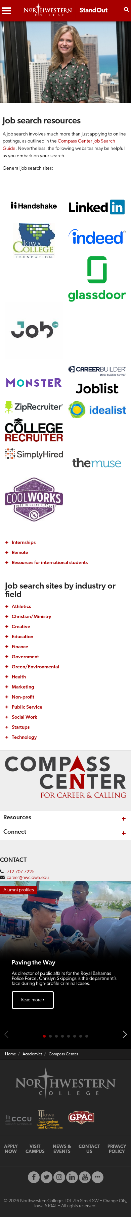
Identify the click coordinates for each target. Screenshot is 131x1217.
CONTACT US (89, 1149)
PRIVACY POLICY (116, 1149)
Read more (32, 1000)
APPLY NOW (11, 1149)
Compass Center (63, 1054)
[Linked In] (72, 1177)
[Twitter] (46, 1177)
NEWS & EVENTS (62, 1149)
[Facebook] (34, 1177)
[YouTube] (85, 1177)
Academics (32, 1054)
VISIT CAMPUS (35, 1149)
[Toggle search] (126, 8)
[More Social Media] (97, 1177)
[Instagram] (59, 1177)
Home (10, 1054)
